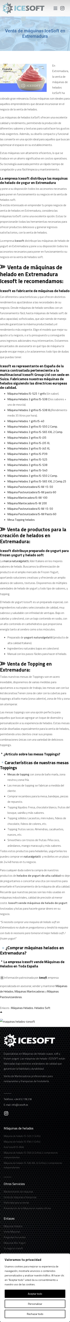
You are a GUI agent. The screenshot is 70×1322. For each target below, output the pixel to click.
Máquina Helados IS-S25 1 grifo (26, 393)
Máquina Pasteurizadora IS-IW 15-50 (30, 487)
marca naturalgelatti (16, 561)
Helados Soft (42, 1008)
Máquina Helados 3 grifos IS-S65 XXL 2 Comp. (35, 432)
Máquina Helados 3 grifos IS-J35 (26, 437)
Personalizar (35, 1304)
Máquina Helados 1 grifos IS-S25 (27, 459)
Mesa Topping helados (21, 520)
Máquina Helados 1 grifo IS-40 (25, 421)
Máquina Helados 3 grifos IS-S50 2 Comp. (32, 426)
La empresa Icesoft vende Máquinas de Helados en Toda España (32, 964)
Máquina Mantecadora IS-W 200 (27, 503)
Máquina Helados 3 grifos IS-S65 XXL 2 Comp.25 (36, 481)
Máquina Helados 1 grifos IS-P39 (27, 454)
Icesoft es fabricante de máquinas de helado (35, 290)
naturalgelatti (32, 856)
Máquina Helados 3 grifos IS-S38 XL (29, 410)
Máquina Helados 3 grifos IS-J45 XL (28, 448)
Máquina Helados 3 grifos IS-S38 (27, 399)
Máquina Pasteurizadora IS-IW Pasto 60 (31, 514)
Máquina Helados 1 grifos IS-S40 (27, 470)
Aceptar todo (35, 1294)
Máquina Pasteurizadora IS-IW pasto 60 (31, 492)
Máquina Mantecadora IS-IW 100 (27, 497)
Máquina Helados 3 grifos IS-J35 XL (28, 443)
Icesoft (43, 977)
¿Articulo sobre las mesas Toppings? (31, 754)
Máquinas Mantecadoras (30, 991)
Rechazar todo (35, 1314)
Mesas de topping (18, 774)
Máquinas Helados (22, 1008)
